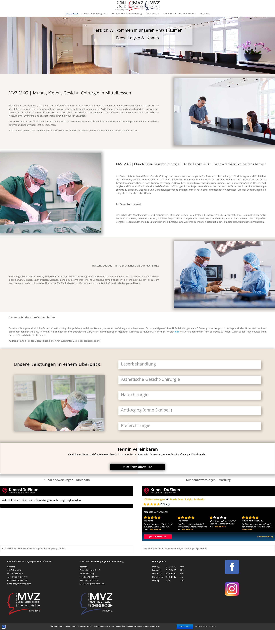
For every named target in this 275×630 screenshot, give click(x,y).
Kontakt (205, 14)
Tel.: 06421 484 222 (89, 577)
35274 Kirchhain (15, 573)
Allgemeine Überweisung (127, 14)
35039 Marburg (87, 573)
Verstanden (184, 626)
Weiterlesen (155, 529)
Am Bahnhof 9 (14, 570)
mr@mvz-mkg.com (96, 583)
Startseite (72, 14)
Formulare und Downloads (179, 14)
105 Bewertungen (154, 499)
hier (177, 331)
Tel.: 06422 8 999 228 (17, 577)
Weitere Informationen (205, 626)
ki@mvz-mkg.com (22, 583)
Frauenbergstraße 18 (90, 570)
